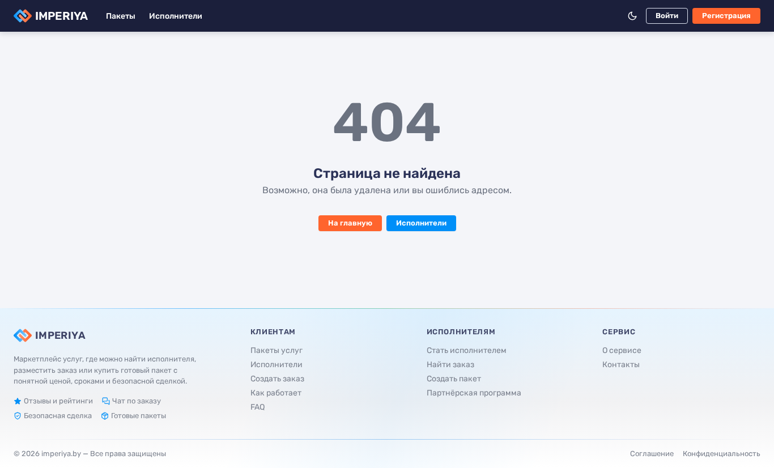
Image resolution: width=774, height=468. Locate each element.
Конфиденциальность (721, 453)
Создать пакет (454, 379)
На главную (350, 223)
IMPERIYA (61, 16)
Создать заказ (277, 379)
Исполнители (175, 16)
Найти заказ (450, 364)
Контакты (621, 364)
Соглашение (652, 453)
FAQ (257, 407)
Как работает (275, 393)
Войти (667, 15)
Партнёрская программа (474, 393)
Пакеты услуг (276, 350)
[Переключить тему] (632, 16)
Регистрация (726, 15)
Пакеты (120, 16)
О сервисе (621, 350)
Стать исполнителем (467, 350)
